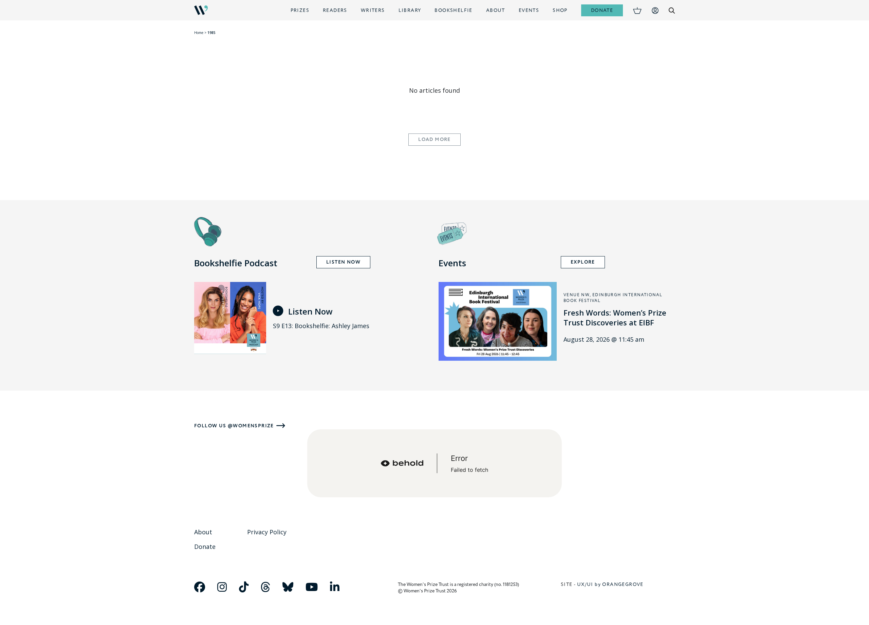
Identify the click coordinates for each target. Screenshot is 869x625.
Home (198, 32)
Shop (560, 10)
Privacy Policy (266, 532)
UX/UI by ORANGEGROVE (610, 584)
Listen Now (343, 262)
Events (529, 10)
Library (410, 10)
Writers (373, 10)
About (495, 10)
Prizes (300, 10)
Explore (583, 262)
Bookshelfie (453, 10)
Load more (434, 139)
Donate (602, 10)
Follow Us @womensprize (234, 425)
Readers (335, 10)
